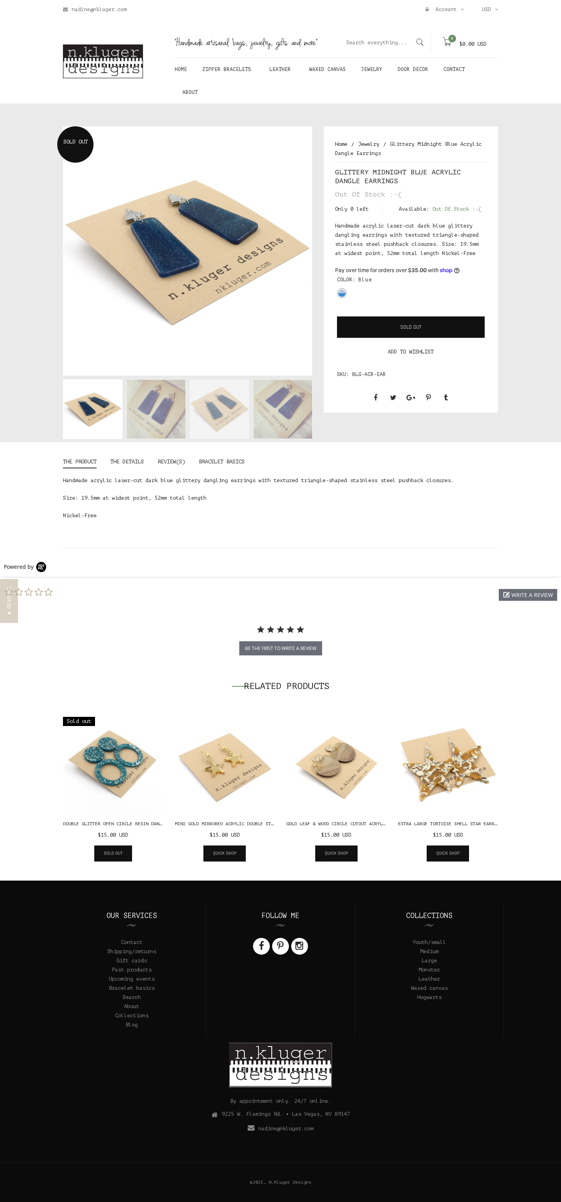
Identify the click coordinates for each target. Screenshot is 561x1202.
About (131, 1006)
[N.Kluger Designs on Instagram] (299, 946)
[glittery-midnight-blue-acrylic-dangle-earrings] (93, 409)
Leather (429, 979)
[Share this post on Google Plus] (411, 398)
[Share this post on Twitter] (393, 398)
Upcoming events (132, 979)
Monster (429, 970)
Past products (132, 970)
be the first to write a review (280, 648)
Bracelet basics (132, 988)
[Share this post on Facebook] (375, 398)
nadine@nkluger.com (99, 9)
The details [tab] (127, 462)
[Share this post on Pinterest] (428, 398)
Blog (132, 1025)
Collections (131, 1015)
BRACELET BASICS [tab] (222, 462)
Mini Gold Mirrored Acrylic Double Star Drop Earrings (244, 823)
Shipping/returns (131, 951)
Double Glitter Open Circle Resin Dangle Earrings (127, 823)
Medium (429, 951)
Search (132, 997)
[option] (93, 410)
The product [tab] (80, 462)
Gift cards (131, 960)
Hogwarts (429, 997)
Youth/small (429, 942)
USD (486, 9)
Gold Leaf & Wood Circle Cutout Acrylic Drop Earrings (355, 823)
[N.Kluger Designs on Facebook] (261, 946)
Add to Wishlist (411, 352)
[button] (528, 595)
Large (429, 960)
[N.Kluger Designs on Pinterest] (280, 946)
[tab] (83, 462)
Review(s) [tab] (171, 462)
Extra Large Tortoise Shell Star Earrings (451, 823)
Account (444, 9)
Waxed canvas (429, 988)
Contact (131, 942)
